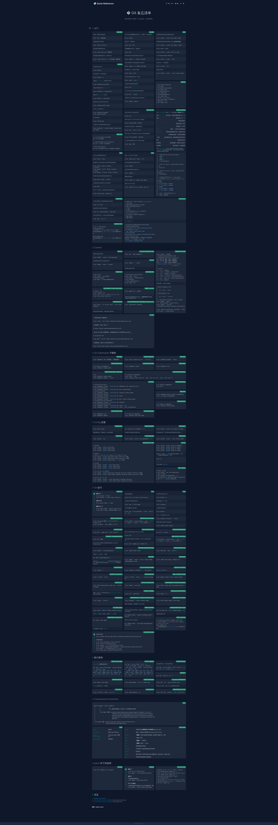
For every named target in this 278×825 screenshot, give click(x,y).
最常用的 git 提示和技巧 (99, 798)
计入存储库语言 (128, 221)
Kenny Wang (140, 823)
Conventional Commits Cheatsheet (103, 801)
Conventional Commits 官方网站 (102, 800)
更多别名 (165, 464)
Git (137, 19)
